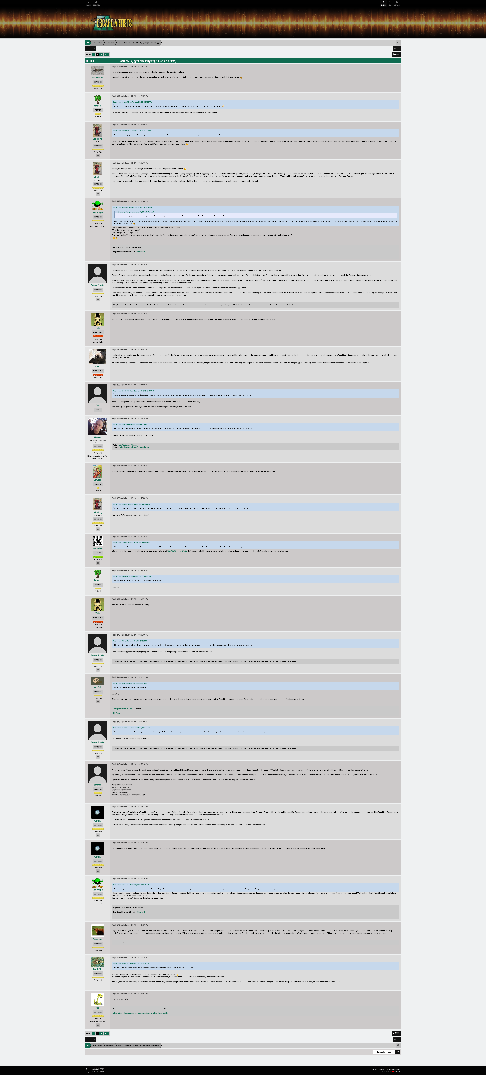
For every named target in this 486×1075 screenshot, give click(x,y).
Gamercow (97, 939)
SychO (398, 1072)
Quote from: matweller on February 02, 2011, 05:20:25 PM (132, 576)
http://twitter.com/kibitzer (128, 445)
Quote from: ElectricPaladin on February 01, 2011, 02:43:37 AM (133, 391)
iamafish (97, 687)
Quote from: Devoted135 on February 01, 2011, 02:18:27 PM (132, 102)
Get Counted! (140, 252)
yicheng (97, 785)
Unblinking (97, 139)
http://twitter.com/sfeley (177, 551)
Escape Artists (92, 1069)
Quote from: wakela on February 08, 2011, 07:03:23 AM (131, 963)
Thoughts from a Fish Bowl (122, 709)
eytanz (97, 366)
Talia (98, 328)
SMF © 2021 (384, 1069)
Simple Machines (394, 1069)
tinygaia (97, 106)
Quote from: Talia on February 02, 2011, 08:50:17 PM (130, 683)
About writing (117, 1013)
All (106, 55)
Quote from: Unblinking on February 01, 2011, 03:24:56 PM (132, 207)
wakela (97, 821)
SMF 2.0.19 (375, 1069)
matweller (97, 548)
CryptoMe (97, 969)
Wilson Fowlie (97, 285)
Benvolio (97, 480)
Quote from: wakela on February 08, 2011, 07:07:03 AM (131, 885)
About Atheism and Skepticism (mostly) (138, 1013)
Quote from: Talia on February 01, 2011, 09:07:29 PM (130, 424)
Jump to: (370, 1052)
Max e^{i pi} (97, 212)
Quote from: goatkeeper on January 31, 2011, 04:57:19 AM (132, 130)
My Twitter (116, 713)
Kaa (97, 1008)
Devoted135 (97, 77)
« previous (91, 48)
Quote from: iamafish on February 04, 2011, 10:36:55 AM (131, 728)
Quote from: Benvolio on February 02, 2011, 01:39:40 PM (131, 504)
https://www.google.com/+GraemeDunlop (134, 447)
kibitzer (97, 437)
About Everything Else (160, 1013)
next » (396, 48)
